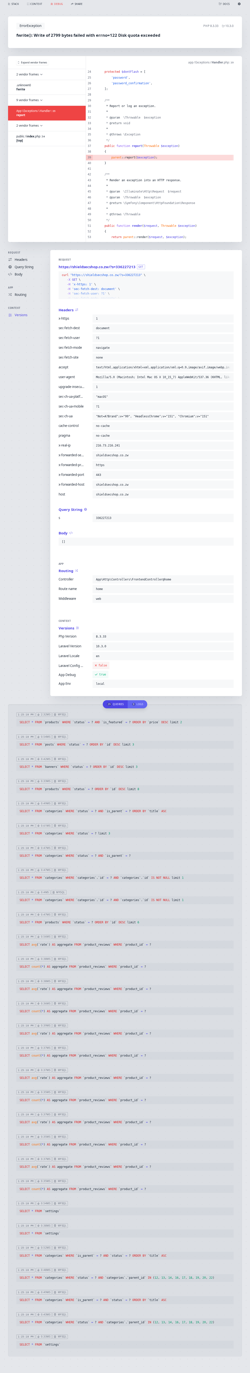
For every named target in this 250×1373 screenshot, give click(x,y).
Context (14, 308)
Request (14, 252)
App (10, 287)
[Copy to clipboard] (229, 275)
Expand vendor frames (34, 62)
